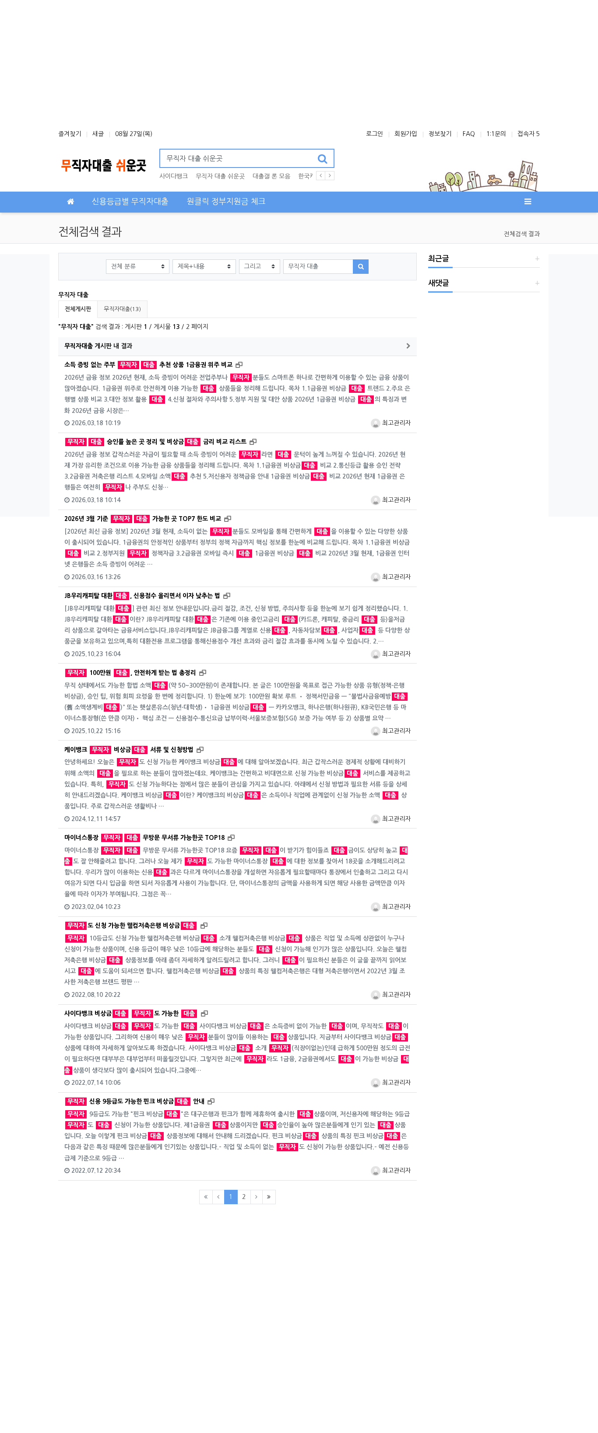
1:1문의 (496, 134)
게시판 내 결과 (98, 346)
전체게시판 (78, 309)
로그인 (374, 134)
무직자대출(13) (122, 309)
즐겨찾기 (69, 134)
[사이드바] (527, 202)
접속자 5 (528, 134)
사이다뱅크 (173, 176)
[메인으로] (70, 202)
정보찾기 (440, 134)
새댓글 (438, 283)
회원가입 (405, 134)
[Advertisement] (299, 61)
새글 (98, 134)
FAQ (469, 134)
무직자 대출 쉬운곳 (220, 176)
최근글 (438, 258)
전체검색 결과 (522, 234)
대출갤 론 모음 (271, 176)
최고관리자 (395, 423)
